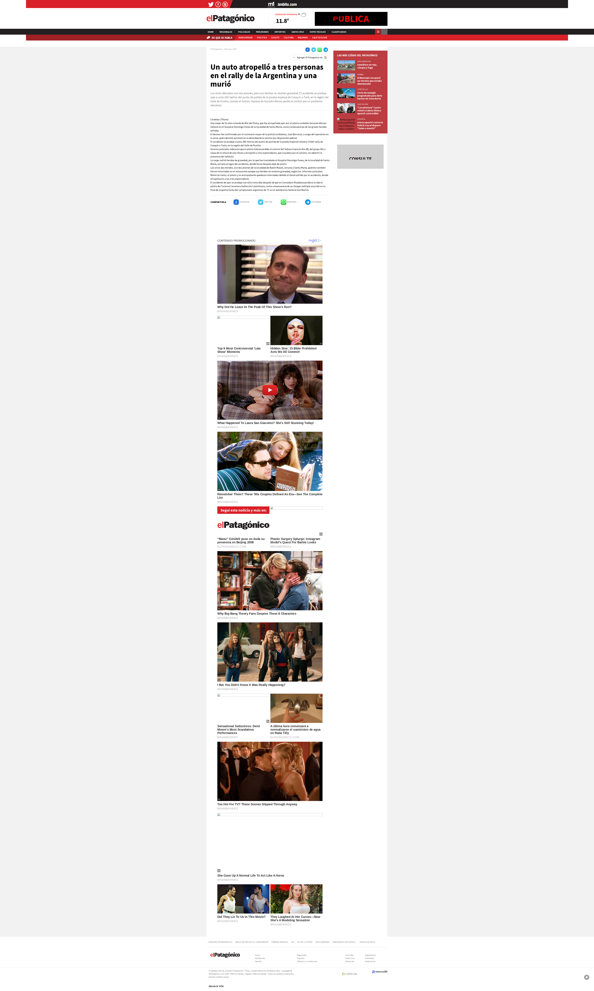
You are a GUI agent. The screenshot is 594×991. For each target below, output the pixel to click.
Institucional (370, 961)
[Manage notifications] (586, 977)
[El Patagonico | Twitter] (211, 4)
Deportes (280, 31)
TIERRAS (360, 74)
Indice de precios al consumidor (252, 942)
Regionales (226, 31)
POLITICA (262, 37)
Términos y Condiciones (307, 961)
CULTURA (288, 37)
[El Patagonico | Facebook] (218, 4)
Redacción (349, 961)
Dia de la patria (304, 942)
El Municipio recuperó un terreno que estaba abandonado (369, 80)
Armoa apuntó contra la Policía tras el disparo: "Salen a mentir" (370, 125)
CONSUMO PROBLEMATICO (220, 942)
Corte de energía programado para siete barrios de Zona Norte (369, 95)
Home (211, 31)
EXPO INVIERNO (322, 942)
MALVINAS (303, 37)
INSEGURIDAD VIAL (364, 61)
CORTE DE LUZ (362, 89)
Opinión (258, 961)
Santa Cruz (297, 31)
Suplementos (370, 955)
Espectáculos (318, 31)
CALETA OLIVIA (319, 37)
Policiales (244, 31)
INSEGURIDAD (246, 37)
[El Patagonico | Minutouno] (271, 4)
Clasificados (339, 31)
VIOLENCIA (361, 119)
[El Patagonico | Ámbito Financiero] (287, 4)
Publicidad (369, 958)
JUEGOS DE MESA (367, 942)
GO (292, 942)
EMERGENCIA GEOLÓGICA (344, 942)
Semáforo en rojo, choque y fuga (367, 66)
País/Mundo (262, 31)
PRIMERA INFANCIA (279, 942)
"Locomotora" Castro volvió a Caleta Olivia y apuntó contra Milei (369, 110)
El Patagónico (216, 49)
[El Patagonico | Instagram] (225, 4)
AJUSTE (275, 37)
